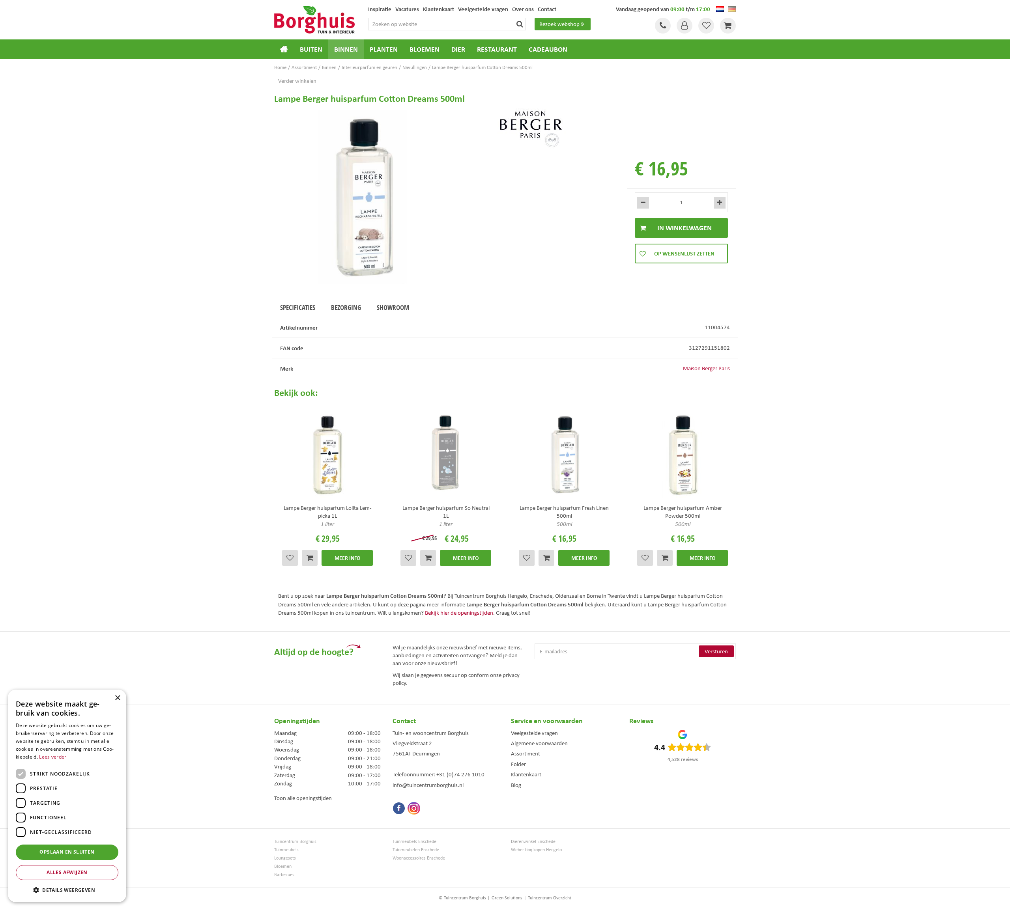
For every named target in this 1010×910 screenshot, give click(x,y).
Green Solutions (507, 898)
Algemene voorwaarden (539, 743)
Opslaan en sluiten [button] (66, 851)
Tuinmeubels (286, 850)
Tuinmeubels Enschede (414, 842)
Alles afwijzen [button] (67, 872)
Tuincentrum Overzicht (549, 898)
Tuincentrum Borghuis (295, 842)
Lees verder (52, 756)
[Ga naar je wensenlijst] (706, 26)
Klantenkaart (526, 774)
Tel (663, 26)
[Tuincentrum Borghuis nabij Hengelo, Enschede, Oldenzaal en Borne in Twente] (314, 19)
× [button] (117, 698)
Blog (516, 785)
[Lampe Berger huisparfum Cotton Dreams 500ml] (363, 197)
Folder (518, 764)
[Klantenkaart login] (684, 26)
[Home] (284, 49)
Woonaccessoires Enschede (419, 858)
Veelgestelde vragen (534, 733)
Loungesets (285, 858)
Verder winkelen (297, 81)
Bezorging (346, 307)
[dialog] (67, 796)
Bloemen (283, 866)
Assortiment (525, 753)
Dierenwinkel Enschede (533, 842)
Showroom (393, 307)
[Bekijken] (728, 26)
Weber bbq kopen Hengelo (536, 850)
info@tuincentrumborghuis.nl (428, 785)
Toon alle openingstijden (303, 798)
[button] (67, 889)
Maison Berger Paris (706, 368)
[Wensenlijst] (706, 26)
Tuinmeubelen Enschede (416, 850)
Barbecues (284, 875)
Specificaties (297, 307)
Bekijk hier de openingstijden (459, 613)
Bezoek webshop (559, 24)
